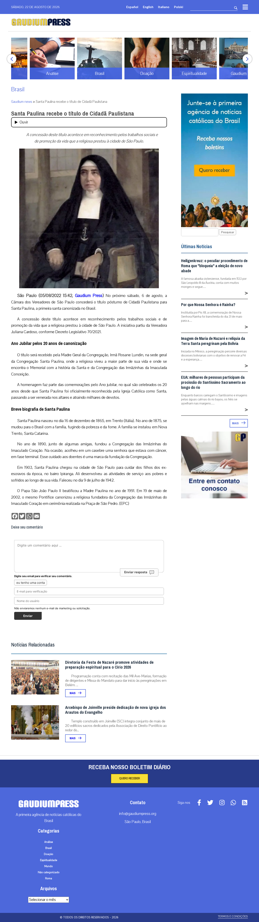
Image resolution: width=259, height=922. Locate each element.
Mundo (48, 866)
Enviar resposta (135, 572)
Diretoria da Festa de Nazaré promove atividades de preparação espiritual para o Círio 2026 (109, 665)
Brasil (17, 89)
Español (132, 7)
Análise (48, 842)
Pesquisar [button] (227, 232)
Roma (48, 878)
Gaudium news (21, 101)
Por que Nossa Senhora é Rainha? (208, 304)
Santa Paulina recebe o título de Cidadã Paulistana (72, 113)
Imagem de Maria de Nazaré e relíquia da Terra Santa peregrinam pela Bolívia (213, 341)
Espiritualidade (48, 860)
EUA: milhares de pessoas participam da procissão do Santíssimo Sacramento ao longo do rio (213, 382)
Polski (178, 7)
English (148, 7)
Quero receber (129, 778)
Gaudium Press (88, 295)
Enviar (28, 616)
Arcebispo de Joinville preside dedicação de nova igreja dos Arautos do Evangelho (115, 710)
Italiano (163, 7)
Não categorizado (48, 872)
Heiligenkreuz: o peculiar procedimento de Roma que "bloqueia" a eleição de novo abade (214, 265)
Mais (73, 693)
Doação (48, 854)
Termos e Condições (233, 916)
